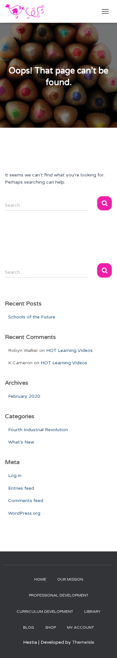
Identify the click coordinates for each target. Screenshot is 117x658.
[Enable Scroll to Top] (104, 645)
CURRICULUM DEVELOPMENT (45, 611)
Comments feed (25, 500)
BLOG (28, 627)
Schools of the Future (31, 317)
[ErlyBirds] (27, 11)
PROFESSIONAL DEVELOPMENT (58, 595)
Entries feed (21, 488)
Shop (50, 627)
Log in (14, 475)
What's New (21, 442)
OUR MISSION (70, 579)
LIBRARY (92, 611)
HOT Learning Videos (69, 350)
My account (80, 627)
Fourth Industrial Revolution (38, 429)
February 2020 (24, 396)
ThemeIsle (83, 642)
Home (40, 579)
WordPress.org (24, 513)
